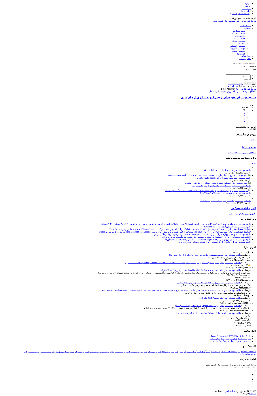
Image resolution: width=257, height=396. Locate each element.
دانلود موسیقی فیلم (156, 351)
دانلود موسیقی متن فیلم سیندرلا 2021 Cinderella (220, 298)
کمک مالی (246, 8)
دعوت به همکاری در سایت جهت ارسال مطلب (230, 338)
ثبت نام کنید (233, 86)
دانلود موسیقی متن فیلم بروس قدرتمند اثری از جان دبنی (218, 97)
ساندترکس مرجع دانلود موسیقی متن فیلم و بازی (234, 21)
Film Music (215, 351)
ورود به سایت (250, 84)
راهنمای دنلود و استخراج (240, 13)
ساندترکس (251, 89)
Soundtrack (251, 351)
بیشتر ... (252, 140)
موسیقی (105, 351)
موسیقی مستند (238, 41)
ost (239, 351)
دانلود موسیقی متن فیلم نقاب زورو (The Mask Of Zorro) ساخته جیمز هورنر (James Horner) (201, 270)
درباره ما (247, 3)
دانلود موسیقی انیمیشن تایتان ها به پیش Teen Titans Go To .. (224, 193)
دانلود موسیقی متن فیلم (136, 351)
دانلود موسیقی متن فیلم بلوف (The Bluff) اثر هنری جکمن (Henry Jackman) (208, 305)
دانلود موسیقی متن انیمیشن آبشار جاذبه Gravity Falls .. (227, 170)
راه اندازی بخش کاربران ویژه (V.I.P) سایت (232, 341)
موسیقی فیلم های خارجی (63, 351)
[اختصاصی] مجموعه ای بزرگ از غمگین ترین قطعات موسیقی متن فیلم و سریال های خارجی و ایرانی (206, 237)
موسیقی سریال (94, 351)
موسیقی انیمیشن (237, 46)
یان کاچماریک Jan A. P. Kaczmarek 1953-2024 (231, 336)
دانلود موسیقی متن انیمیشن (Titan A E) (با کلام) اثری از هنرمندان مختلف (209, 283)
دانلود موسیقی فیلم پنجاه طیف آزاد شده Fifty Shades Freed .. (224, 178)
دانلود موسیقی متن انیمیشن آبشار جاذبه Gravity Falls (227, 227)
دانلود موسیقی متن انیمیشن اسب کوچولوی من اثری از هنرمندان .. (221, 185)
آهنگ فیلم (201, 351)
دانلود (181, 351)
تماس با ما (246, 11)
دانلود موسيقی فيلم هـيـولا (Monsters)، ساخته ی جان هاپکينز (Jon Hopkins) (208, 313)
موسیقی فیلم (239, 30)
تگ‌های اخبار (240, 89)
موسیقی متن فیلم (31, 351)
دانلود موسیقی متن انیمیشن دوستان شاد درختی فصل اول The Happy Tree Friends (205, 255)
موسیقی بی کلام (238, 33)
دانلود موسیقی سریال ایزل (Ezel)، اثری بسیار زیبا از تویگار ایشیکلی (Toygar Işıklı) (215, 242)
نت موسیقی (240, 36)
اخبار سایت (246, 56)
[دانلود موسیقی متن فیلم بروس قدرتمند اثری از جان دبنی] (230, 91)
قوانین (248, 6)
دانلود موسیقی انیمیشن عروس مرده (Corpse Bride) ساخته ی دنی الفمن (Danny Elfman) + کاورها (208, 239)
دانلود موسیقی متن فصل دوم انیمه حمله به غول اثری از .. (225, 200)
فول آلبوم (241, 53)
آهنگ (208, 351)
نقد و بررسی (245, 58)
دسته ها (247, 28)
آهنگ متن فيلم (190, 351)
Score (243, 351)
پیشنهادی (241, 43)
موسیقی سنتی (238, 51)
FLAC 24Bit (226, 351)
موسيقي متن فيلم (117, 351)
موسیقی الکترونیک (237, 48)
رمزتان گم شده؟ (235, 83)
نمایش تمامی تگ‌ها (248, 354)
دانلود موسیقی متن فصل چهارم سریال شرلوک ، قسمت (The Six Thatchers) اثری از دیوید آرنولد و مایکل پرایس (202, 234)
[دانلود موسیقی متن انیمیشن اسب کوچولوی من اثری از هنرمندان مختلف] (218, 183)
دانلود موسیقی (171, 351)
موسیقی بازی (239, 38)
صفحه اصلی (245, 25)
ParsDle (252, 394)
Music (234, 351)
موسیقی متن (45, 351)
